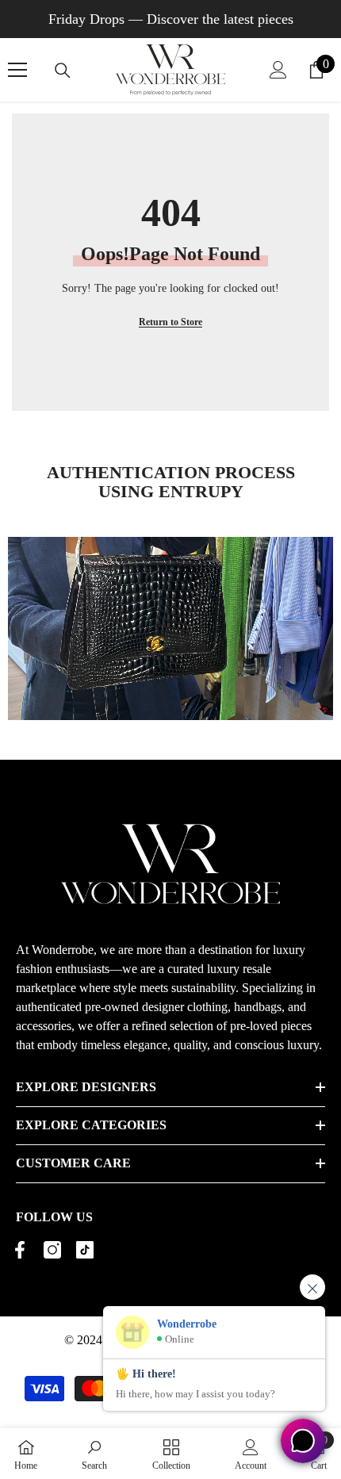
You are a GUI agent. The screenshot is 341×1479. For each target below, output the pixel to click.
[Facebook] (20, 1250)
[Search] (62, 70)
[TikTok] (85, 1250)
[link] (94, 1453)
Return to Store (170, 322)
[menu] (17, 69)
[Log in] (278, 70)
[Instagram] (52, 1250)
